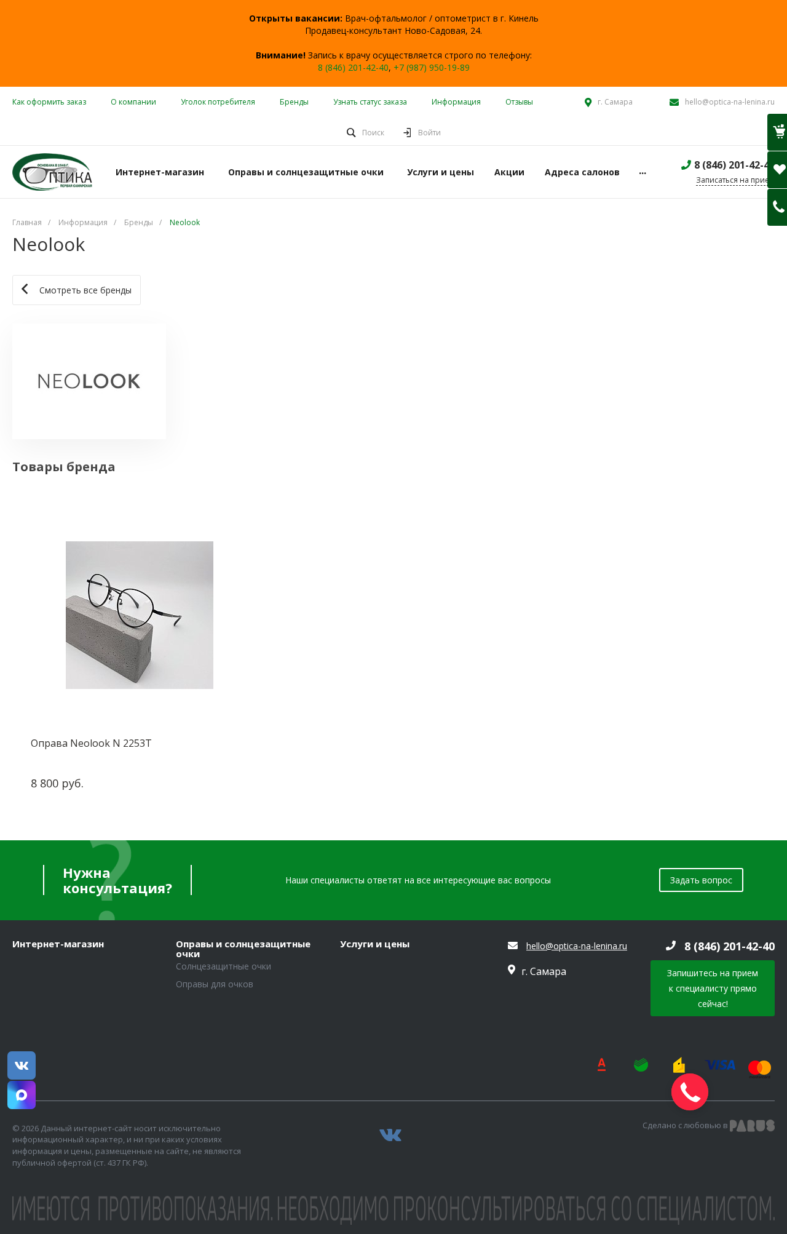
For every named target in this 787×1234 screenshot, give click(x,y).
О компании (133, 102)
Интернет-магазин (58, 944)
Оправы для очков (214, 984)
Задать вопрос (701, 880)
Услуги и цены (374, 944)
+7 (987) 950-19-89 (432, 67)
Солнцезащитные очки (223, 966)
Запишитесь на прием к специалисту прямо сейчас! (712, 988)
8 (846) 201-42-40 (353, 67)
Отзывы (519, 102)
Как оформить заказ (49, 102)
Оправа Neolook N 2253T (91, 743)
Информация (456, 102)
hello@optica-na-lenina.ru (730, 102)
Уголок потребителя (218, 102)
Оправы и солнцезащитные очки (243, 949)
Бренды (294, 102)
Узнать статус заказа (370, 102)
